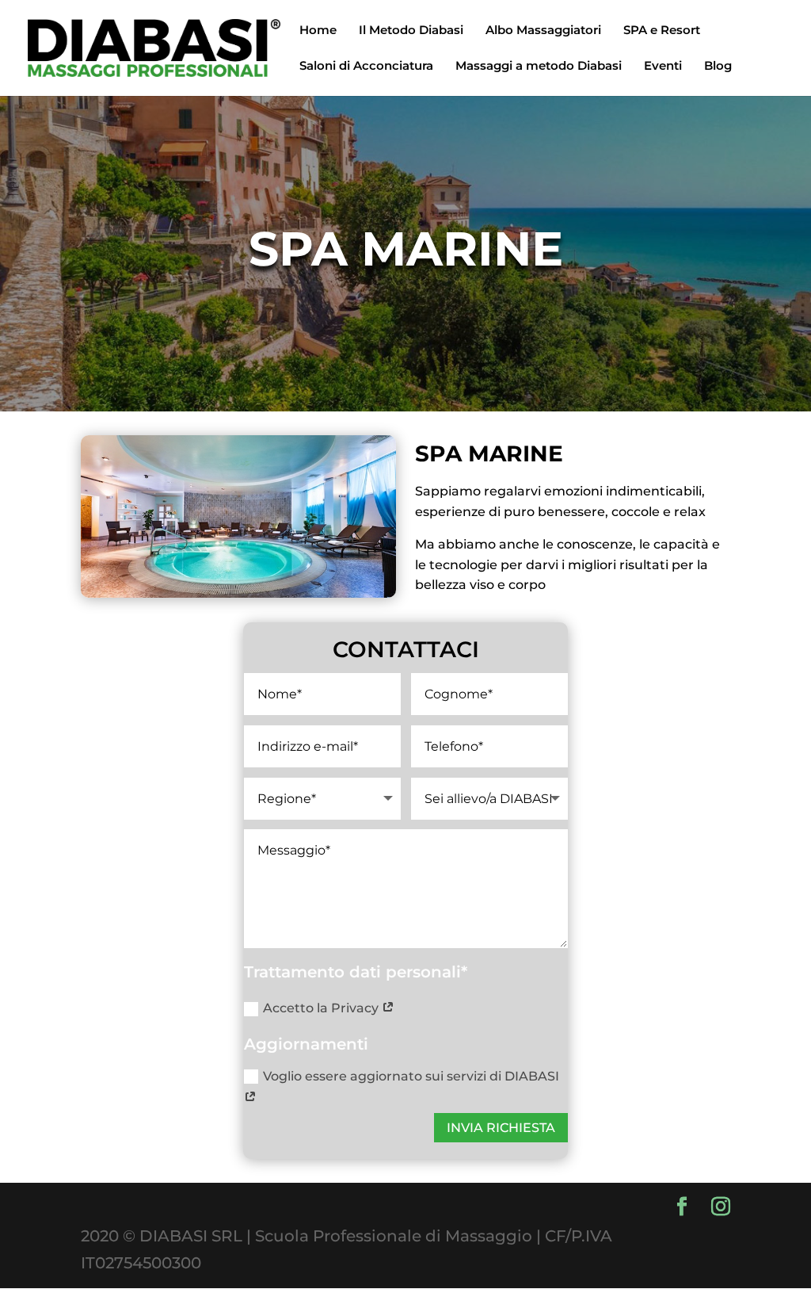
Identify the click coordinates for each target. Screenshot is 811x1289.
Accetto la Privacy (322, 1008)
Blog (718, 66)
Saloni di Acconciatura (366, 66)
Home (318, 31)
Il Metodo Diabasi (411, 31)
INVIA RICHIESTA (501, 1127)
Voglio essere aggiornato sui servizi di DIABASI (411, 1076)
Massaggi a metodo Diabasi (538, 66)
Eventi (663, 66)
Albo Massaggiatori (543, 31)
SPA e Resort (661, 31)
